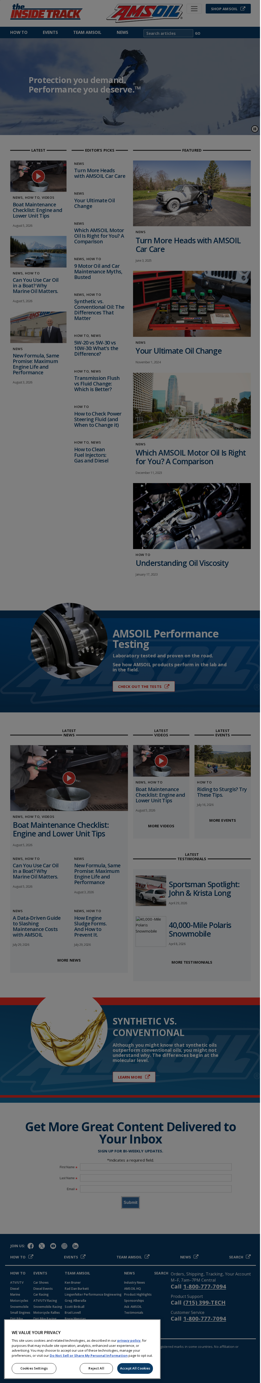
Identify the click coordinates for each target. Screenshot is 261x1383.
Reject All (96, 1368)
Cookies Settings (34, 1368)
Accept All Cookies (135, 1368)
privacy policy (128, 1340)
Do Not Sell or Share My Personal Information (89, 1355)
